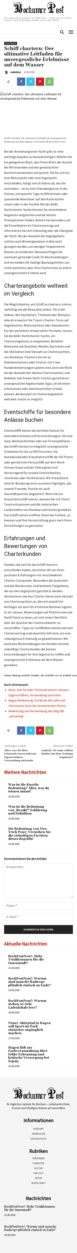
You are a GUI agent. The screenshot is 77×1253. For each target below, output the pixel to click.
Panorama (10, 43)
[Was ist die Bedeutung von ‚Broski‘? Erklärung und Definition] (61, 812)
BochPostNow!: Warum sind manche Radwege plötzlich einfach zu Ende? (29, 982)
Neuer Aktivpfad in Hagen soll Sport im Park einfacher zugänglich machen (29, 1028)
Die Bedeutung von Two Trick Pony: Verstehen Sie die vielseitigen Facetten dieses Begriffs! (29, 834)
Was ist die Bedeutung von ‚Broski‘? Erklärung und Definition (27, 810)
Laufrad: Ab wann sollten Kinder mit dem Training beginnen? (57, 754)
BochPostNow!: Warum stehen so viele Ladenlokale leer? (27, 1004)
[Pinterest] (40, 82)
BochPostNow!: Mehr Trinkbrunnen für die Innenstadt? (26, 959)
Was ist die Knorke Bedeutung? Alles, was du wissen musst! (28, 788)
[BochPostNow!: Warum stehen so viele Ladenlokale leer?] (62, 1006)
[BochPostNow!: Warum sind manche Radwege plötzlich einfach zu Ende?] (62, 984)
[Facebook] (21, 82)
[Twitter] (30, 82)
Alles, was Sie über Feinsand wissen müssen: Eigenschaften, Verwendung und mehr (20, 755)
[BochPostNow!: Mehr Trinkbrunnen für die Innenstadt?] (62, 962)
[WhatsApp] (49, 82)
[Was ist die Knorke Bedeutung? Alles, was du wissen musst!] (61, 790)
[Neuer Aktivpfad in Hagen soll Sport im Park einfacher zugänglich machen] (62, 1029)
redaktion (15, 72)
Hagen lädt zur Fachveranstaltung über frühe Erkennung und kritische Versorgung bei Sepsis (28, 1054)
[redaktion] (6, 72)
